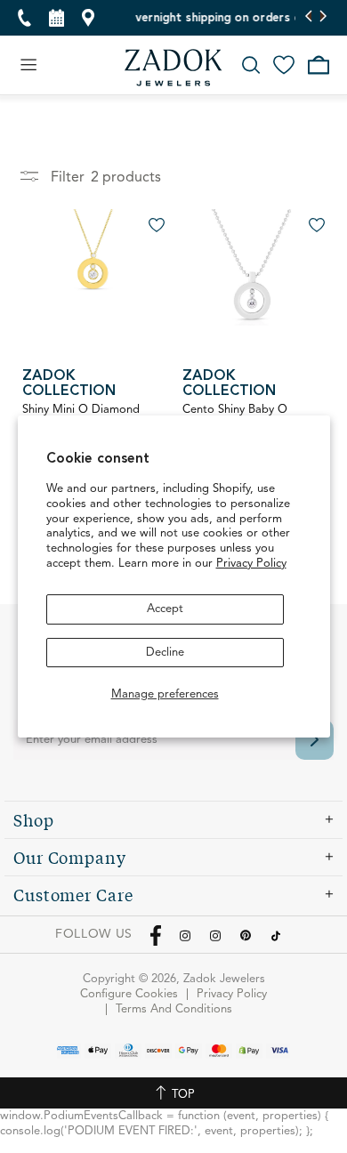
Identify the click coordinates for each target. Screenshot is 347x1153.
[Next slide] (322, 18)
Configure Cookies (129, 994)
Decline (165, 652)
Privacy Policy (251, 563)
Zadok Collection (69, 384)
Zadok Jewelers (173, 67)
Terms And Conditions (174, 1009)
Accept (165, 609)
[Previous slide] (309, 18)
